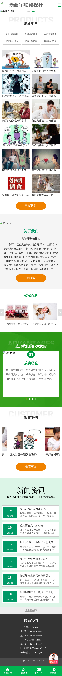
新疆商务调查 (50, 34)
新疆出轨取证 (12, 34)
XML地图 (37, 652)
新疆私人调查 (12, 41)
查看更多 (31, 466)
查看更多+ (31, 205)
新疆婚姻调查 (31, 34)
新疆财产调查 (50, 41)
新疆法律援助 (31, 41)
